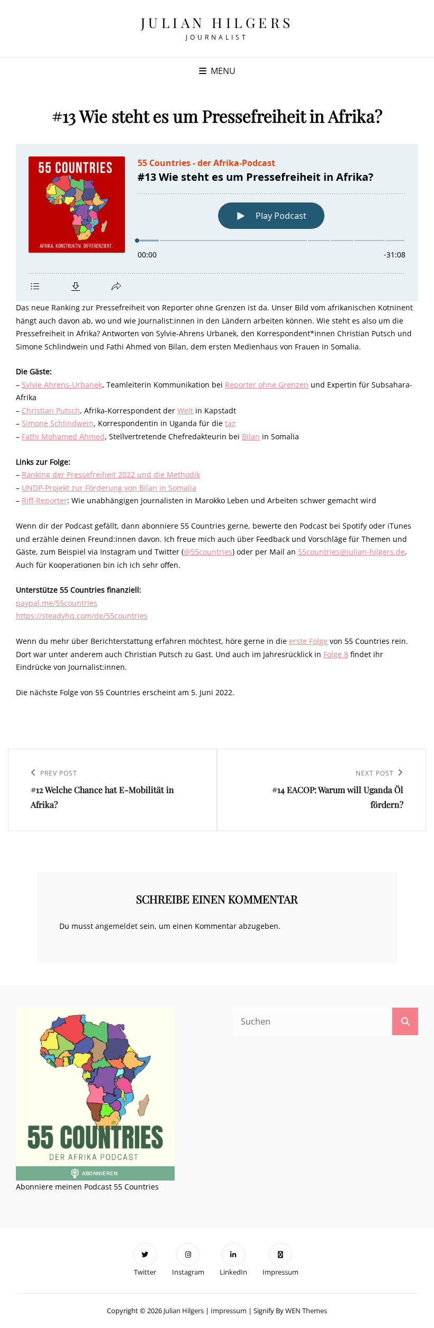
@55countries (208, 552)
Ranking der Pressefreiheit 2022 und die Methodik (111, 474)
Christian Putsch (51, 410)
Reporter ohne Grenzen (267, 385)
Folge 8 (335, 654)
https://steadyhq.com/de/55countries (82, 616)
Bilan (251, 436)
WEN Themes (306, 1310)
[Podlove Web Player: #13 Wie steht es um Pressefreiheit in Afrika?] (217, 222)
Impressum (229, 1310)
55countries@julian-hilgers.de (351, 552)
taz (230, 423)
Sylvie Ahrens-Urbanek (62, 385)
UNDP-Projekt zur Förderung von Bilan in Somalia (109, 488)
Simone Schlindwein (58, 423)
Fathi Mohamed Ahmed (63, 436)
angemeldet (116, 926)
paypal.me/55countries (56, 603)
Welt (185, 410)
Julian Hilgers (217, 22)
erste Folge (308, 641)
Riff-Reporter (44, 500)
